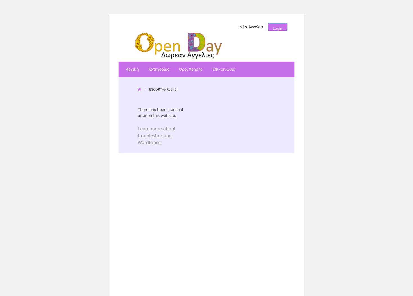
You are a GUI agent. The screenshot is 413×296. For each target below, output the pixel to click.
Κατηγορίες (158, 69)
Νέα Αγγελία (251, 26)
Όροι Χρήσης (191, 69)
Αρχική (132, 69)
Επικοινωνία (223, 69)
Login (277, 28)
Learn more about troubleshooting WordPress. (157, 135)
